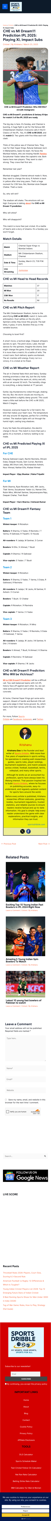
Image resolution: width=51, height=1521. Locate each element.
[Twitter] (22, 831)
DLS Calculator (26, 1454)
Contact (26, 1420)
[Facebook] (28, 831)
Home (5, 25)
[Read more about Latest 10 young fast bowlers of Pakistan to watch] (25, 984)
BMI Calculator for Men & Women (26, 1488)
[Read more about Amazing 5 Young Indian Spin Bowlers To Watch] (25, 936)
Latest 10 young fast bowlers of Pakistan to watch (23, 1001)
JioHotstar (23, 270)
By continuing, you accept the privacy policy (27, 1384)
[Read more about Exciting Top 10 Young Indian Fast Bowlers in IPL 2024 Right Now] (25, 882)
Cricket (10, 25)
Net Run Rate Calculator (26, 1474)
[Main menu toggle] (5, 6)
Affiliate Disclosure (26, 1440)
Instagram (27, 719)
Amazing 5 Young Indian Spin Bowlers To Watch (22, 960)
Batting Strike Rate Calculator (26, 1481)
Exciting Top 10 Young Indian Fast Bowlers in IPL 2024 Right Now (24, 906)
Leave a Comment (13, 910)
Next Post (44, 844)
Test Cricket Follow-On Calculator (26, 1468)
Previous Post (8, 844)
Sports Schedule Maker (26, 1461)
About (26, 1407)
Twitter (40, 719)
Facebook (17, 719)
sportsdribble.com (36, 824)
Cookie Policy (26, 1427)
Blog (26, 1413)
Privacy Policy (26, 1433)
